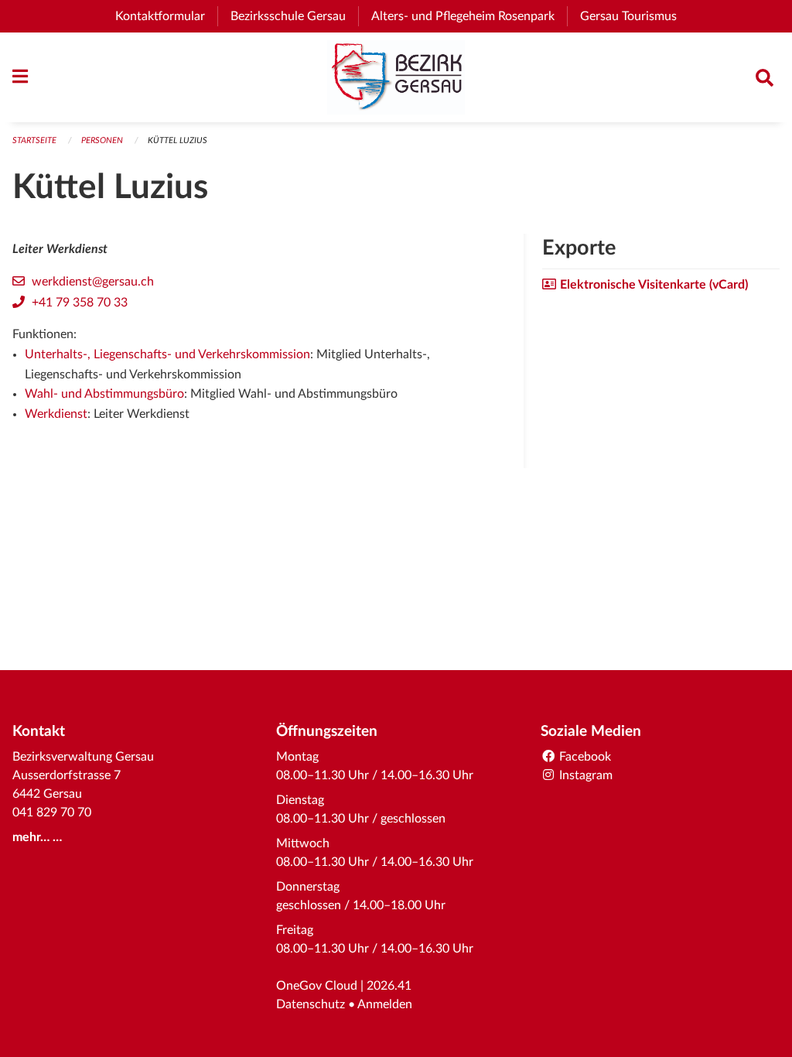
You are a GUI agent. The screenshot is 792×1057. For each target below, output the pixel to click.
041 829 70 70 (51, 812)
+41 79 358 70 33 (80, 302)
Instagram (584, 775)
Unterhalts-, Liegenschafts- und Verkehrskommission (167, 354)
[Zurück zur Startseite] (396, 77)
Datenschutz (310, 1004)
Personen (102, 140)
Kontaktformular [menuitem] (160, 16)
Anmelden (384, 1004)
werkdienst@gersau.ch (93, 281)
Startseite (34, 140)
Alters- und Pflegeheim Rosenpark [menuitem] (469, 16)
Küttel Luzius (177, 140)
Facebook (583, 757)
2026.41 (389, 986)
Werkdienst (56, 414)
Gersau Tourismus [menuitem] (634, 16)
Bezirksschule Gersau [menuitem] (294, 16)
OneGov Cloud (316, 986)
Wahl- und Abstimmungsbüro (104, 394)
